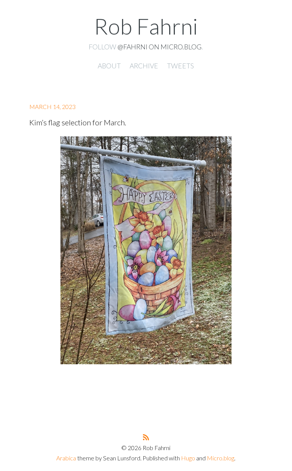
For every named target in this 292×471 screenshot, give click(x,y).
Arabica (66, 458)
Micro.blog (220, 458)
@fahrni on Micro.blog (159, 47)
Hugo (188, 458)
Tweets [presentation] (180, 66)
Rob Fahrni (146, 26)
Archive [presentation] (144, 66)
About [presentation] (109, 66)
